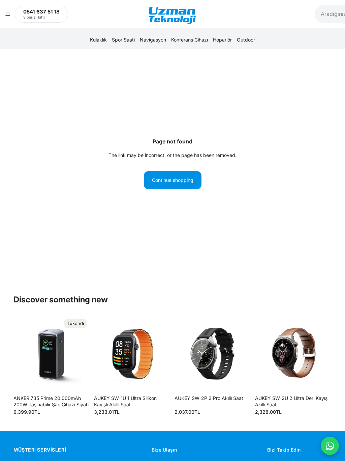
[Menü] (7, 14)
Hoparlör (222, 40)
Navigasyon (153, 40)
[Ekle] (160, 382)
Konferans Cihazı (189, 40)
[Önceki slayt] (20, 354)
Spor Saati (123, 40)
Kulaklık (98, 40)
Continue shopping (172, 180)
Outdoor (246, 40)
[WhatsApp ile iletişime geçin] (330, 446)
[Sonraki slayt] (82, 354)
